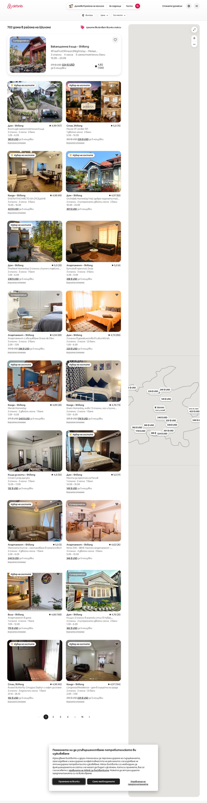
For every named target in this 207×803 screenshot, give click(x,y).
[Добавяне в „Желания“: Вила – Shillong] (58, 573)
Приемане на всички (69, 781)
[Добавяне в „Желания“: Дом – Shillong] (58, 85)
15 (82, 717)
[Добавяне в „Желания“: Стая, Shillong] (116, 85)
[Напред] (89, 716)
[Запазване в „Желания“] (115, 39)
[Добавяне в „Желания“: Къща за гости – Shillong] (58, 434)
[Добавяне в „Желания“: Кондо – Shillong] (58, 155)
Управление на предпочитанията (138, 783)
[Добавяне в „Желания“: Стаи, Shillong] (58, 643)
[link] (39, 716)
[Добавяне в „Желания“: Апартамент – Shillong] (116, 224)
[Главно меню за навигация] (197, 6)
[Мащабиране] (194, 38)
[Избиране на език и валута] (189, 6)
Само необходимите (103, 781)
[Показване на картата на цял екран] (194, 30)
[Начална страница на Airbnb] (15, 6)
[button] (68, 64)
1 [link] (45, 717)
